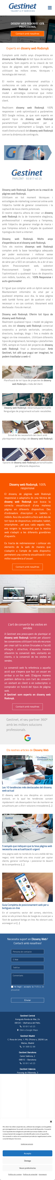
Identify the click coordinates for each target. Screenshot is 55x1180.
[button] (51, 1121)
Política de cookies (15, 1174)
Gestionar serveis (27, 1144)
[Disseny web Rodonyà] (27, 152)
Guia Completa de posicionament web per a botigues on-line (25, 906)
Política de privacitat (30, 1174)
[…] (50, 805)
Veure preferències (27, 1168)
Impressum (43, 1174)
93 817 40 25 (29, 1026)
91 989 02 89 (29, 1046)
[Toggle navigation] (49, 7)
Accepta (27, 1153)
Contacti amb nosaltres (27, 33)
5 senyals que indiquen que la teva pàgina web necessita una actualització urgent (27, 847)
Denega (27, 1161)
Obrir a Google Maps (29, 1030)
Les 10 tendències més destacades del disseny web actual (27, 788)
